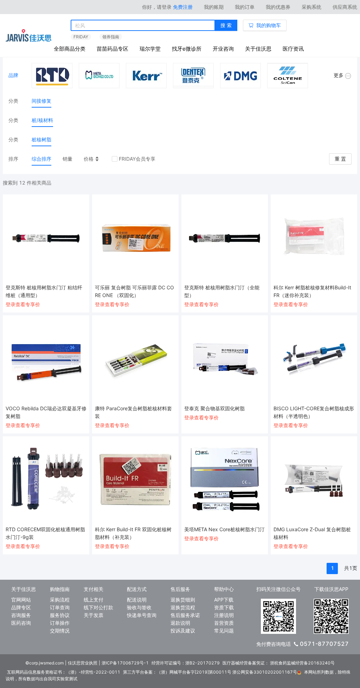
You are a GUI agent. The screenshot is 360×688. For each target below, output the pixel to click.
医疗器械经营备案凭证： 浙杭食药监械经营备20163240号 (279, 663)
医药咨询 (21, 623)
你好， (157, 7)
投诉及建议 (183, 631)
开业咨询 (223, 48)
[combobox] (143, 25)
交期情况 (60, 631)
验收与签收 (139, 607)
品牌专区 (21, 607)
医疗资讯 (293, 48)
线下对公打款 (98, 607)
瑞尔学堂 (150, 48)
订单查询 (60, 607)
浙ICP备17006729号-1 (125, 663)
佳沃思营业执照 (82, 663)
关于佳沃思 (258, 48)
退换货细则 (183, 600)
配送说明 (137, 600)
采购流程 (60, 600)
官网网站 (21, 600)
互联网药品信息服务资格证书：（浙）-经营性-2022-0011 (63, 672)
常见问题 (224, 631)
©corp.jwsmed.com (44, 663)
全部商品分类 (69, 48)
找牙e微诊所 (186, 48)
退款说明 (180, 623)
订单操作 (60, 623)
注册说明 (224, 615)
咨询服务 (21, 615)
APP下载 (223, 600)
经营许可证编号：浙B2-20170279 (186, 663)
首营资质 (224, 623)
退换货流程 (183, 607)
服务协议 (60, 615)
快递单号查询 (141, 615)
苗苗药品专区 (112, 48)
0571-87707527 (324, 643)
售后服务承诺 (185, 615)
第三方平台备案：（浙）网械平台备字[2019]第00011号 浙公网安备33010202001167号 (210, 672)
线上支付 (93, 600)
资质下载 (224, 607)
